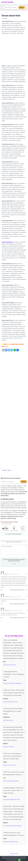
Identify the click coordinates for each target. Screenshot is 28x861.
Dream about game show (9, 765)
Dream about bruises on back (10, 701)
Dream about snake (8, 720)
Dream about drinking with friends (11, 799)
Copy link (14, 563)
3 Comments (4, 18)
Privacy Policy (14, 853)
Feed (9, 470)
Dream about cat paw (8, 746)
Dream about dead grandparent (11, 781)
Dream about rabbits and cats (10, 841)
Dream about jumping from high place (12, 825)
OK (19, 859)
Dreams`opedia (7, 2)
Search (21, 7)
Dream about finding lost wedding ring (12, 683)
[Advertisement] (14, 50)
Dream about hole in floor (9, 664)
